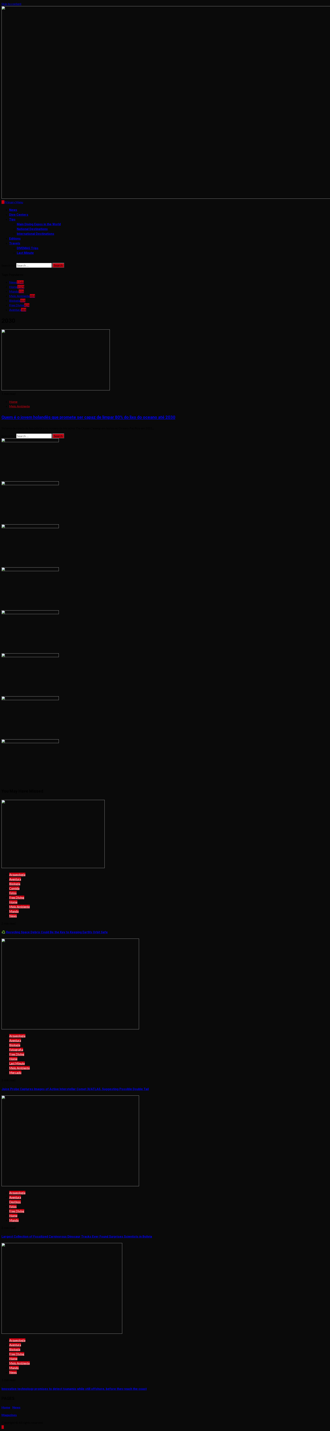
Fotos (13, 893)
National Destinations (32, 229)
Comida (14, 888)
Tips (12, 219)
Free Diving (19, 305)
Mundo (16, 291)
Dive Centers (18, 214)
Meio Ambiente (22, 296)
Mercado (15, 1072)
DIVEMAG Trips (27, 248)
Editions (15, 238)
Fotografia (16, 1049)
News (13, 210)
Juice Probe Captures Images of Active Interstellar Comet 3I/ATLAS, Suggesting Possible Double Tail (75, 1089)
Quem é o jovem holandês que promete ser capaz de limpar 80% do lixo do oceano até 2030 (88, 417)
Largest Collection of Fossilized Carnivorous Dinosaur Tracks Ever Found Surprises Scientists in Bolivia (77, 1236)
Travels (14, 243)
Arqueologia (17, 874)
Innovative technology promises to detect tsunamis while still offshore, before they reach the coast (74, 1389)
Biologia (17, 300)
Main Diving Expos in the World (39, 224)
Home (16, 287)
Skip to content (11, 4)
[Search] (3, 260)
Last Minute (25, 253)
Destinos (15, 1202)
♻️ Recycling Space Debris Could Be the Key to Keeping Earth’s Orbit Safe (55, 932)
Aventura (17, 309)
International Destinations (35, 234)
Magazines (9, 1415)
